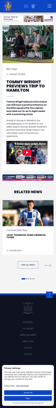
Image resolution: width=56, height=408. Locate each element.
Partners (28, 322)
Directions (28, 341)
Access (28, 347)
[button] (48, 265)
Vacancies (28, 328)
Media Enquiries (28, 334)
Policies (28, 354)
